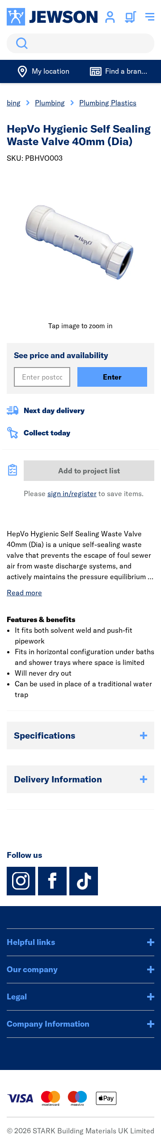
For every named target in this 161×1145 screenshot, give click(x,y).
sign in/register (72, 493)
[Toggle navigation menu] (149, 17)
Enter (112, 376)
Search (20, 43)
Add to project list (89, 470)
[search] (80, 43)
